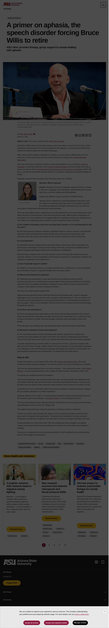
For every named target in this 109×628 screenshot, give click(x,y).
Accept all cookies (31, 623)
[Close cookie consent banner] (104, 611)
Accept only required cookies (56, 623)
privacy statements (82, 614)
